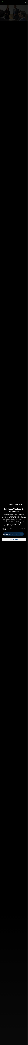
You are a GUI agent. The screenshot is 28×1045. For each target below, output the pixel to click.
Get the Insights (14, 539)
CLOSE (25, 502)
